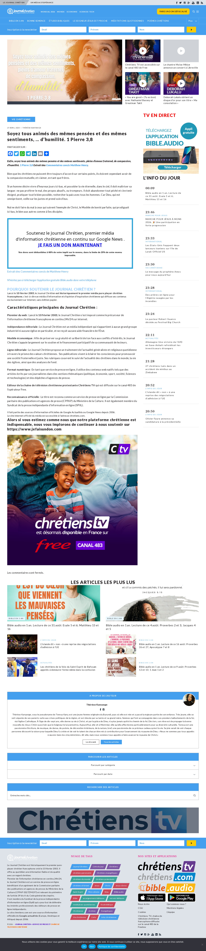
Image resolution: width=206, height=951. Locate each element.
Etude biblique (107, 904)
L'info (93, 917)
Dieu (107, 892)
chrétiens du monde (81, 879)
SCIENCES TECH (87, 12)
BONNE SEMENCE (36, 20)
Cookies (142, 912)
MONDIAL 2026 (48, 12)
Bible (75, 898)
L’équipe (171, 912)
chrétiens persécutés (82, 873)
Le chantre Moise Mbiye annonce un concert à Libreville (180, 66)
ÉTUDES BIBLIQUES (59, 20)
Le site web (91, 742)
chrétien (92, 911)
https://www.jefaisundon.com (34, 429)
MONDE (61, 12)
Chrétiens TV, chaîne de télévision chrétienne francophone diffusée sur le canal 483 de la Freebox (150, 921)
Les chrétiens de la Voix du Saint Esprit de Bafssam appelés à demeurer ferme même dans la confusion (68, 668)
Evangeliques (107, 911)
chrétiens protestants (105, 879)
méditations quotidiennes (84, 904)
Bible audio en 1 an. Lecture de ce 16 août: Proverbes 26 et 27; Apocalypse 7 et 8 (168, 645)
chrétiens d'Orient (81, 885)
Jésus (97, 885)
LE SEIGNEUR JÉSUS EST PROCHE (90, 20)
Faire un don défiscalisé (173, 11)
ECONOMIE (72, 12)
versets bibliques (117, 898)
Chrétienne (78, 911)
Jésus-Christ (121, 885)
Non (92, 946)
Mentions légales (175, 908)
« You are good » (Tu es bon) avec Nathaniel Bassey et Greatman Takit (140, 100)
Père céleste (93, 892)
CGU (140, 908)
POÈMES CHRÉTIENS (158, 20)
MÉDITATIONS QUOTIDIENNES (127, 20)
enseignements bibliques (93, 898)
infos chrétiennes (108, 917)
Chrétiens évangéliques (107, 873)
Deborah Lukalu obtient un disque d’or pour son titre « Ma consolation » (180, 100)
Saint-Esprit (78, 892)
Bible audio (119, 892)
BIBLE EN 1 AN (16, 20)
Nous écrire (143, 904)
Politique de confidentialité (112, 946)
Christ (107, 885)
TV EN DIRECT (159, 115)
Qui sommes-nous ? (176, 904)
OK (84, 946)
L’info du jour (98, 866)
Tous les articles (111, 742)
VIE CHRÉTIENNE (21, 119)
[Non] (202, 944)
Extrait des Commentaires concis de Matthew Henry (37, 271)
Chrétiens (113, 866)
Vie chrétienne (79, 917)
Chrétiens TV (86, 385)
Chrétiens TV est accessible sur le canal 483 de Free (142, 66)
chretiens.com (77, 415)
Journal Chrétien (46, 293)
